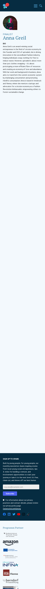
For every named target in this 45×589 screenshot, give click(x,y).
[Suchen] (40, 5)
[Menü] (35, 6)
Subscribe (10, 493)
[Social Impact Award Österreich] (11, 6)
